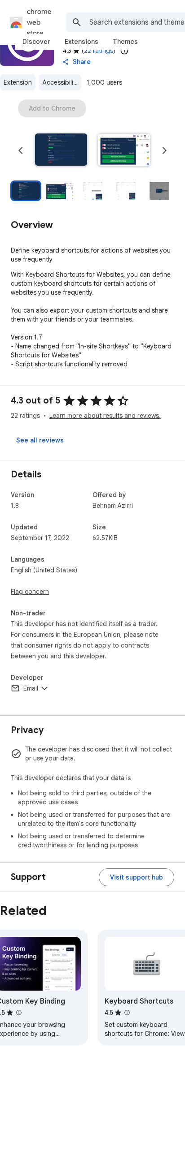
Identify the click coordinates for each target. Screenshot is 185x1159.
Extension (18, 82)
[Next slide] (164, 150)
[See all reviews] (40, 440)
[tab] (36, 42)
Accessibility (61, 82)
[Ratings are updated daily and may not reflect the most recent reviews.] (124, 51)
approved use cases (48, 802)
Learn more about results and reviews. (105, 416)
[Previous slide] (21, 150)
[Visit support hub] (136, 877)
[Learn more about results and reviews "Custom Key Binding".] (19, 1012)
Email (30, 688)
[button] (61, 150)
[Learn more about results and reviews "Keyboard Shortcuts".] (127, 1012)
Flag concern (30, 592)
